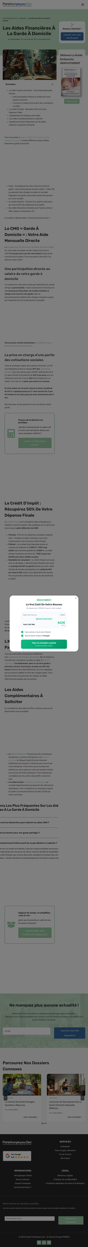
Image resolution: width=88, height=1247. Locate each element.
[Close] (76, 598)
